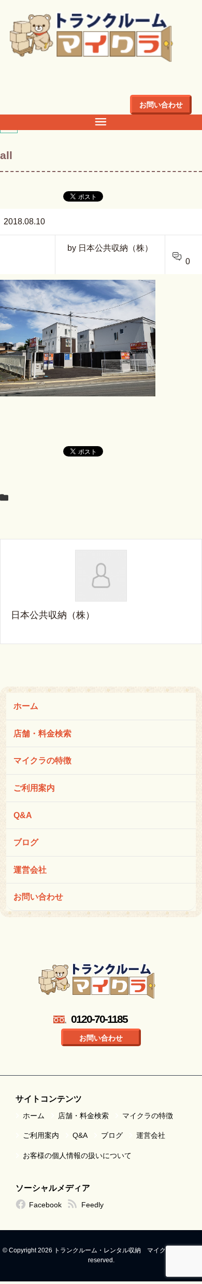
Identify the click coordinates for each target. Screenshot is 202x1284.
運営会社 (30, 869)
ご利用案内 (34, 787)
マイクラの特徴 (42, 760)
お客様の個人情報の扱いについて (77, 1155)
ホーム (25, 706)
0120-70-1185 (99, 1019)
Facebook (45, 1205)
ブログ (25, 842)
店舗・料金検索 (42, 733)
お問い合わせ (161, 105)
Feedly (92, 1205)
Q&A (22, 815)
